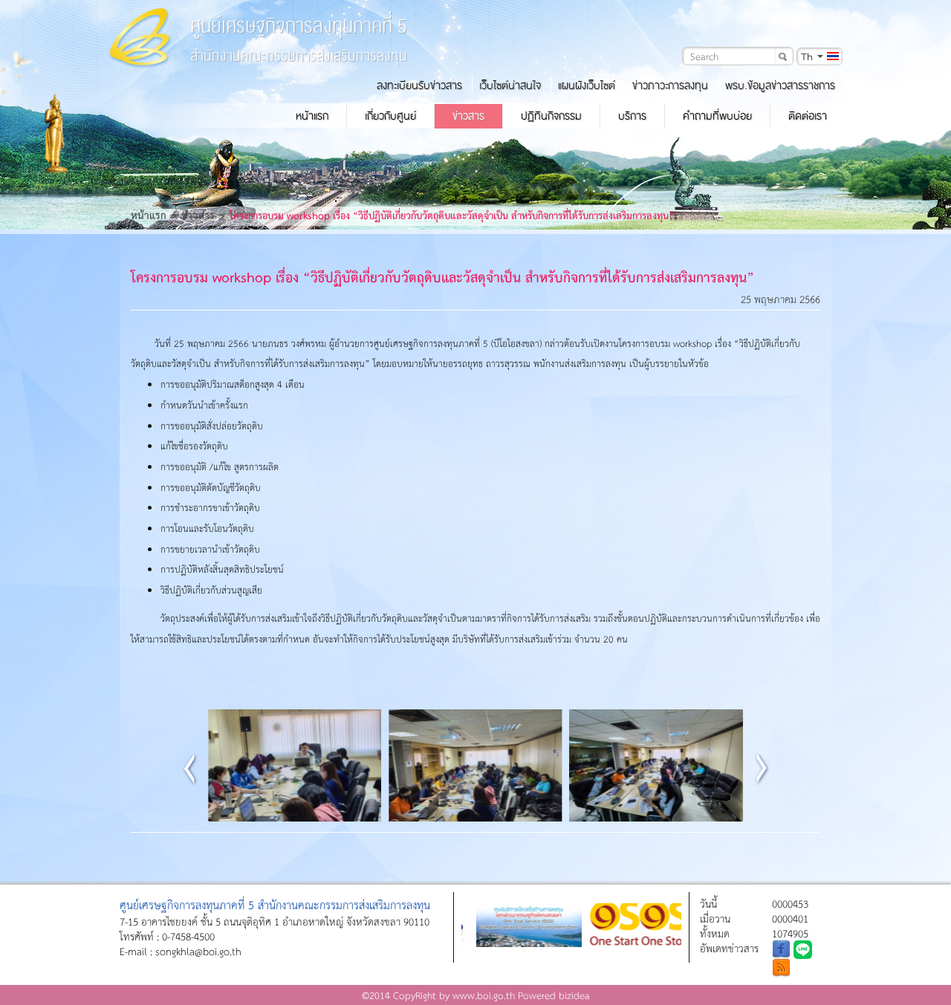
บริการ (632, 116)
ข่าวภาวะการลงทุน (670, 85)
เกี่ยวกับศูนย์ (390, 116)
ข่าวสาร (468, 116)
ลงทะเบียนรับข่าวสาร (419, 85)
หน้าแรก (312, 116)
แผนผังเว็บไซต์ (586, 85)
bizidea (574, 995)
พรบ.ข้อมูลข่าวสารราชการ (780, 85)
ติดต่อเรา (807, 116)
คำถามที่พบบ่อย (717, 116)
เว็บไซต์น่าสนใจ (510, 85)
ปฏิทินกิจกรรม (551, 116)
